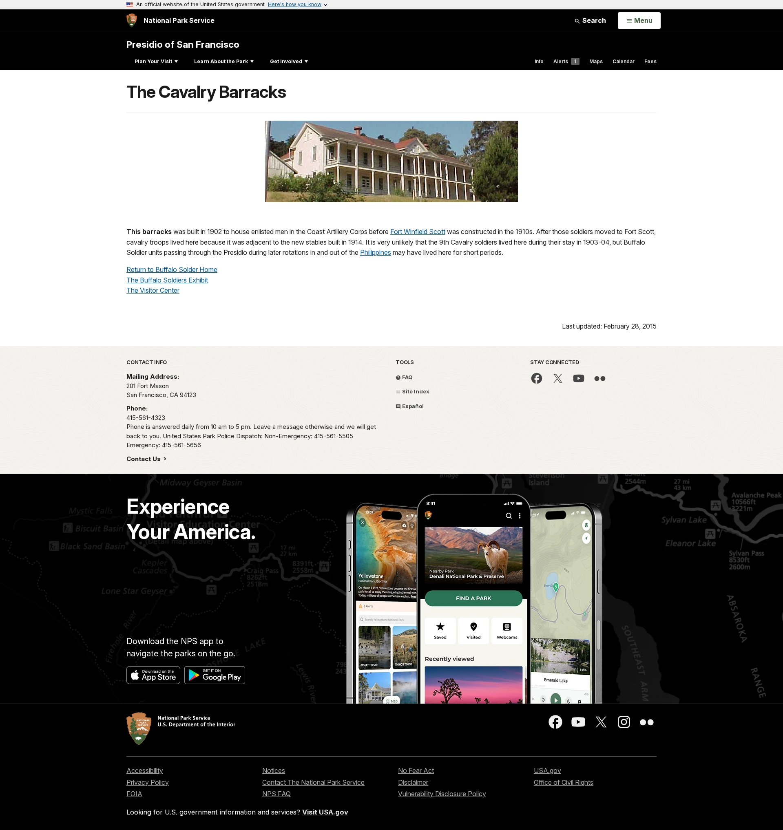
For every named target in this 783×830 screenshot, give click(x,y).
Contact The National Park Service (313, 782)
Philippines (375, 252)
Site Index (415, 391)
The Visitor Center (152, 290)
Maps (596, 61)
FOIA (134, 794)
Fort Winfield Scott (417, 231)
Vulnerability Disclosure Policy (442, 794)
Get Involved (286, 61)
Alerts (564, 61)
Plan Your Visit (153, 61)
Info (539, 61)
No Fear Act (416, 770)
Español (412, 406)
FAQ (407, 377)
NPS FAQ (276, 794)
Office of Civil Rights (563, 782)
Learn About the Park (221, 61)
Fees (650, 61)
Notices (273, 770)
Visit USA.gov (325, 812)
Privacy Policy (147, 782)
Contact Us (144, 459)
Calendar (624, 61)
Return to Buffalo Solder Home (171, 269)
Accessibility (144, 770)
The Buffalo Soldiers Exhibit (167, 280)
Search (593, 20)
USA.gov (547, 770)
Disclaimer (413, 782)
